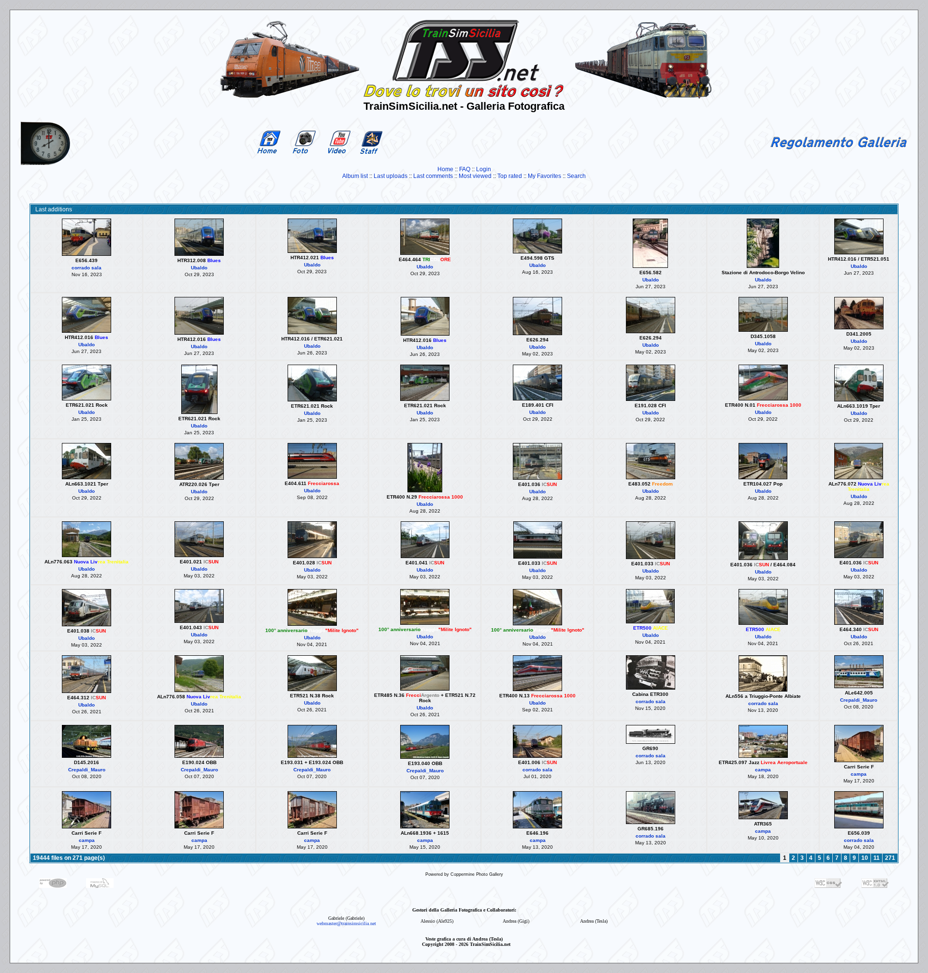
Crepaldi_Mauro (858, 700)
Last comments (433, 176)
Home (445, 169)
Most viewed (475, 176)
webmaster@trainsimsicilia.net (346, 923)
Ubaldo (199, 267)
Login (483, 169)
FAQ (464, 169)
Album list (355, 176)
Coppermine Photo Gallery (476, 874)
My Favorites (544, 176)
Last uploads (390, 176)
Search (576, 176)
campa (763, 769)
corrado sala (87, 267)
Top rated (509, 176)
